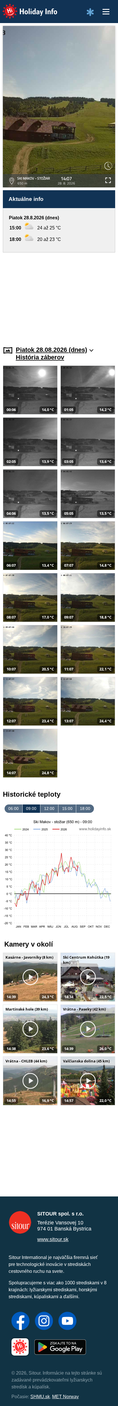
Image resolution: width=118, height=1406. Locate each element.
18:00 (85, 808)
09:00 (31, 808)
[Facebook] (20, 1321)
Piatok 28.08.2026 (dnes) (51, 349)
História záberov (40, 357)
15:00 (67, 808)
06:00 (13, 808)
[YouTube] (67, 1321)
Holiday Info (24, 7)
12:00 (49, 808)
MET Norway (65, 1396)
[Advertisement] (59, 295)
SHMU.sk (40, 1396)
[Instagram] (44, 1321)
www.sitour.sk (52, 1239)
